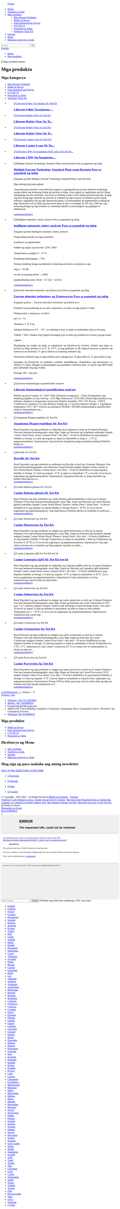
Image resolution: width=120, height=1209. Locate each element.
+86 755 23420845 (22, 700)
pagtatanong (20, 214)
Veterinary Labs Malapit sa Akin (17, 799)
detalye (29, 214)
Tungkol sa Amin (16, 12)
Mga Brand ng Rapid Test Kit (61, 802)
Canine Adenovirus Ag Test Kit (33, 594)
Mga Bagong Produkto (25, 17)
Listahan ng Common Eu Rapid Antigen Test (23, 802)
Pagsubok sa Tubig (23, 28)
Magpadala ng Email (11, 808)
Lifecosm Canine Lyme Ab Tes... (34, 145)
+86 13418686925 (21, 703)
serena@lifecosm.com (22, 706)
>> (20, 692)
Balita (10, 37)
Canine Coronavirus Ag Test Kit (34, 628)
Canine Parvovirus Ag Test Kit (33, 663)
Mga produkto (15, 14)
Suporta (11, 34)
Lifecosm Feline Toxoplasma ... (33, 109)
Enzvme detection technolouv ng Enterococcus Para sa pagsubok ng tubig (61, 296)
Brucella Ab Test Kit (27, 458)
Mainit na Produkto (58, 797)
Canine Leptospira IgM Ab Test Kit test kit (41, 559)
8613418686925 (9, 811)
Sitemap (74, 797)
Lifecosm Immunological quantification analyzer (45, 389)
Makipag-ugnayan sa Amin (21, 39)
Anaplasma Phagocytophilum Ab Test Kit (40, 423)
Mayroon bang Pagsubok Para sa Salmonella (88, 799)
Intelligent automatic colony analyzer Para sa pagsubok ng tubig (55, 225)
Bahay (11, 9)
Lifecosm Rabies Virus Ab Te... (33, 133)
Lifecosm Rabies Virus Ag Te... (33, 121)
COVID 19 (19, 26)
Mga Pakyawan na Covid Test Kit (94, 802)
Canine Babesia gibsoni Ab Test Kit (36, 493)
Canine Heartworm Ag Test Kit (34, 525)
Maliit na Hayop (22, 20)
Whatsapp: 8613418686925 (21, 714)
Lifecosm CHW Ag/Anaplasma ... (35, 157)
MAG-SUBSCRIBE (11, 770)
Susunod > (14, 692)
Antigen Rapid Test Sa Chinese (49, 799)
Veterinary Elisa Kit (23, 31)
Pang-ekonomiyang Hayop (27, 23)
